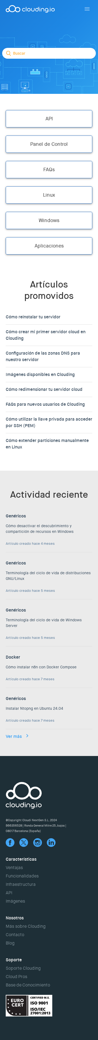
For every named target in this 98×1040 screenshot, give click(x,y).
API (9, 893)
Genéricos (16, 516)
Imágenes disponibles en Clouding (40, 374)
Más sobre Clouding (25, 926)
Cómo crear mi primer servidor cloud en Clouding (45, 335)
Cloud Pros (16, 976)
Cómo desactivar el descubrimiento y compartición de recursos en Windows (40, 528)
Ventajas (14, 867)
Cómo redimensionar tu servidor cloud (44, 389)
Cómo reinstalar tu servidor (33, 317)
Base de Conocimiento (28, 985)
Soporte (14, 960)
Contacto (15, 934)
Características (21, 859)
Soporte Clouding (23, 968)
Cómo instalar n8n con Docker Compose (41, 667)
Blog (10, 943)
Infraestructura (21, 884)
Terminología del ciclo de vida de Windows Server (44, 623)
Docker (13, 657)
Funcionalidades (22, 876)
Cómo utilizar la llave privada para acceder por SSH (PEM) (49, 422)
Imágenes (15, 901)
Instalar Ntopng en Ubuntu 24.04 (34, 708)
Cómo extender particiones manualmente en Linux (47, 444)
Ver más (14, 736)
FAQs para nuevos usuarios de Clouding (45, 404)
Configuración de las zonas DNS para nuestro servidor (43, 356)
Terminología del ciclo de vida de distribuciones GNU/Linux (48, 575)
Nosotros (15, 918)
